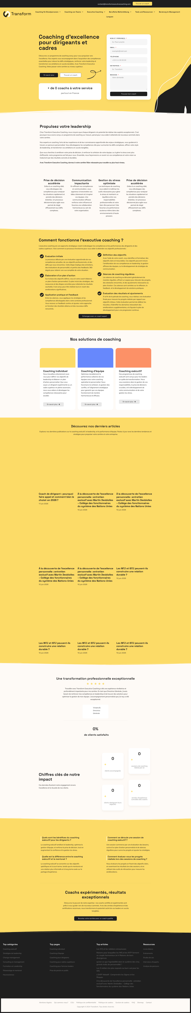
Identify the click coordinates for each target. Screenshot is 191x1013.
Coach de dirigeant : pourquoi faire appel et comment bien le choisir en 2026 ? (56, 496)
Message (114, 75)
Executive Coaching (95, 12)
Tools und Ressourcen (144, 12)
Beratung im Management (169, 12)
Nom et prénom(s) (118, 38)
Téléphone (114, 56)
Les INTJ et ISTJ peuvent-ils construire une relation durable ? (132, 571)
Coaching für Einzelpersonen (46, 12)
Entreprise (115, 65)
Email (112, 47)
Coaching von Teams (73, 12)
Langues (109, 17)
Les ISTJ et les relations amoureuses (111, 949)
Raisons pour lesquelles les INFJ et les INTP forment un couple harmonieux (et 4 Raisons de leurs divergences (117, 955)
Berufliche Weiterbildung (119, 12)
